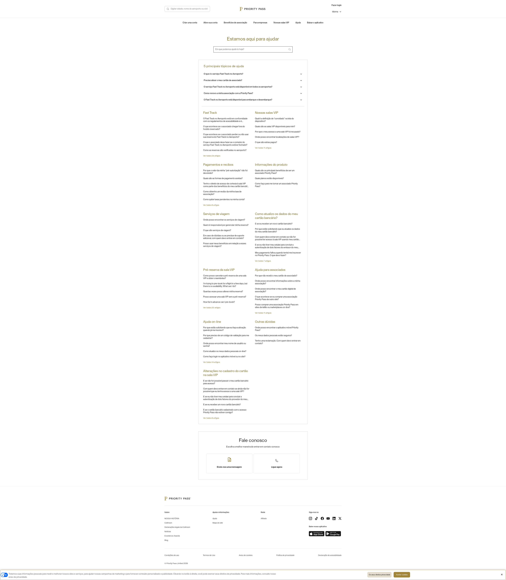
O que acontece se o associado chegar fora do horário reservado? (224, 127)
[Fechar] (502, 574)
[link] (316, 533)
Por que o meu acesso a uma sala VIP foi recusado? (277, 132)
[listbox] (337, 12)
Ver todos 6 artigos (211, 205)
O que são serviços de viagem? (217, 230)
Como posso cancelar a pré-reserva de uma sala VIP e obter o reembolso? (224, 277)
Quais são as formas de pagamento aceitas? (223, 178)
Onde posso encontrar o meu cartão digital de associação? (275, 290)
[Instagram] (310, 518)
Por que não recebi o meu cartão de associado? (276, 276)
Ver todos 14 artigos (211, 362)
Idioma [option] (335, 12)
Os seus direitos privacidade (379, 575)
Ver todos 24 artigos (211, 156)
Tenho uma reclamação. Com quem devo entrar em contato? (278, 342)
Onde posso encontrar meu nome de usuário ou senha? (224, 344)
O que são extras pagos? (266, 142)
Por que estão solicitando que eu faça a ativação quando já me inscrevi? (224, 329)
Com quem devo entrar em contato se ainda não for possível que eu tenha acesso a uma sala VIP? (226, 390)
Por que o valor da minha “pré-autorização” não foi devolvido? (225, 171)
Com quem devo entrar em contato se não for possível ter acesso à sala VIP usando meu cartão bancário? (277, 238)
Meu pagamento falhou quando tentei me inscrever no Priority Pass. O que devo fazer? (278, 254)
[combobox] (253, 49)
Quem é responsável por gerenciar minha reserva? (225, 225)
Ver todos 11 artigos (263, 148)
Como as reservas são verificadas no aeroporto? (224, 150)
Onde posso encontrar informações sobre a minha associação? (277, 282)
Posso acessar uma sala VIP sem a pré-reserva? (224, 297)
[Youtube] (328, 518)
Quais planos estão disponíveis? (269, 178)
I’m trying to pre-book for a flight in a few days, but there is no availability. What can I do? (225, 285)
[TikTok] (316, 518)
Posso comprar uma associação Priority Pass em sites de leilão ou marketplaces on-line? (276, 306)
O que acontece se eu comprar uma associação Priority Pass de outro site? (276, 298)
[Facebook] (322, 518)
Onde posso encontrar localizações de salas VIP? (277, 137)
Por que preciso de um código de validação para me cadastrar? (226, 336)
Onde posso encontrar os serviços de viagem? (224, 220)
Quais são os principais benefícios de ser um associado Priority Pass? (275, 171)
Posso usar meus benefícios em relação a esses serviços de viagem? (224, 244)
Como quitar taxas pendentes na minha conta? (224, 199)
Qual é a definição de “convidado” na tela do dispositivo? (274, 120)
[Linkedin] (334, 518)
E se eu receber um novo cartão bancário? (273, 224)
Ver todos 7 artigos (263, 261)
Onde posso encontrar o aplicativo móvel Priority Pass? (276, 329)
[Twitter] (340, 518)
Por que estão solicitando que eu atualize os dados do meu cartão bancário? (277, 230)
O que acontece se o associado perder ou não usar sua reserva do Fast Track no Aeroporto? (226, 135)
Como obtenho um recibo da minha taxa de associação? (222, 193)
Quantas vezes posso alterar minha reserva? (223, 291)
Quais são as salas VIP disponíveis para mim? (275, 126)
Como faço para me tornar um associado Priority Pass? (276, 185)
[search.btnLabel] (290, 49)
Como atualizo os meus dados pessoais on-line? (224, 351)
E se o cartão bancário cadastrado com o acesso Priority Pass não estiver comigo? (224, 411)
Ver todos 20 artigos (211, 308)
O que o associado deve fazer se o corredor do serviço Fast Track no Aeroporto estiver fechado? (225, 143)
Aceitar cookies (402, 575)
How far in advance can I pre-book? (219, 302)
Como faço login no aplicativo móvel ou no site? (224, 357)
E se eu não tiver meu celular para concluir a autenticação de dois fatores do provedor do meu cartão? (225, 398)
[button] (253, 74)
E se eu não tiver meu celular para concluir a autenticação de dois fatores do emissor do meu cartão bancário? (276, 246)
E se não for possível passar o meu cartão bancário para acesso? (225, 382)
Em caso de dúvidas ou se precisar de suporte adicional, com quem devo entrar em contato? (223, 237)
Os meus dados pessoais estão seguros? (273, 335)
